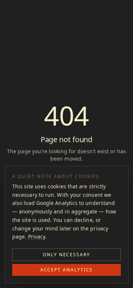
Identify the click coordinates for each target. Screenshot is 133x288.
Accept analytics (66, 270)
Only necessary (66, 254)
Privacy (36, 236)
